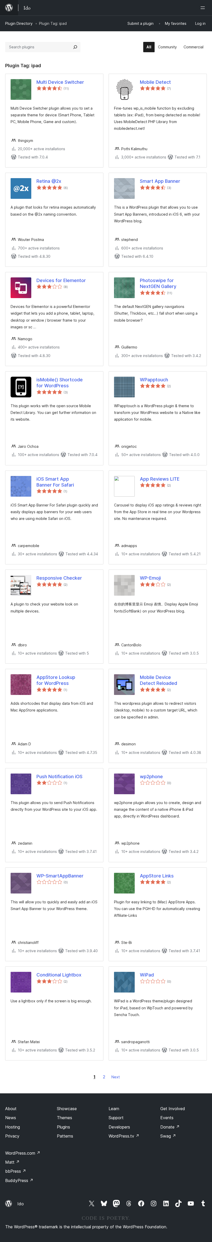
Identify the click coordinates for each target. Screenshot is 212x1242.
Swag (168, 1136)
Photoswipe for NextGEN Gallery (158, 283)
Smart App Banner (160, 181)
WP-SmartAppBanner (60, 876)
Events (166, 1117)
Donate (170, 1127)
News (10, 1117)
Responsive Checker (59, 578)
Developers (119, 1127)
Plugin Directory (19, 23)
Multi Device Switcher (60, 82)
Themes (64, 1117)
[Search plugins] (75, 47)
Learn (114, 1108)
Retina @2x (48, 181)
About (11, 1108)
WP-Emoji (150, 578)
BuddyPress (19, 1180)
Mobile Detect (155, 82)
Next (115, 1077)
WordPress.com (22, 1153)
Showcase (67, 1108)
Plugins (63, 1127)
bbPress (15, 1171)
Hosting (12, 1127)
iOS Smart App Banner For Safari (55, 482)
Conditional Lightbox (58, 975)
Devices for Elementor (61, 280)
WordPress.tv (124, 1136)
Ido (20, 1203)
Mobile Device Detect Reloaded (158, 680)
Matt (12, 1162)
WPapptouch (154, 379)
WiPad (147, 975)
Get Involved (172, 1108)
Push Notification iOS (59, 776)
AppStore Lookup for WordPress (55, 680)
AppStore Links (157, 876)
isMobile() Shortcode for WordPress (59, 382)
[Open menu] (203, 8)
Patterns (65, 1136)
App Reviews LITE (159, 479)
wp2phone (151, 776)
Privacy (12, 1136)
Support (116, 1117)
